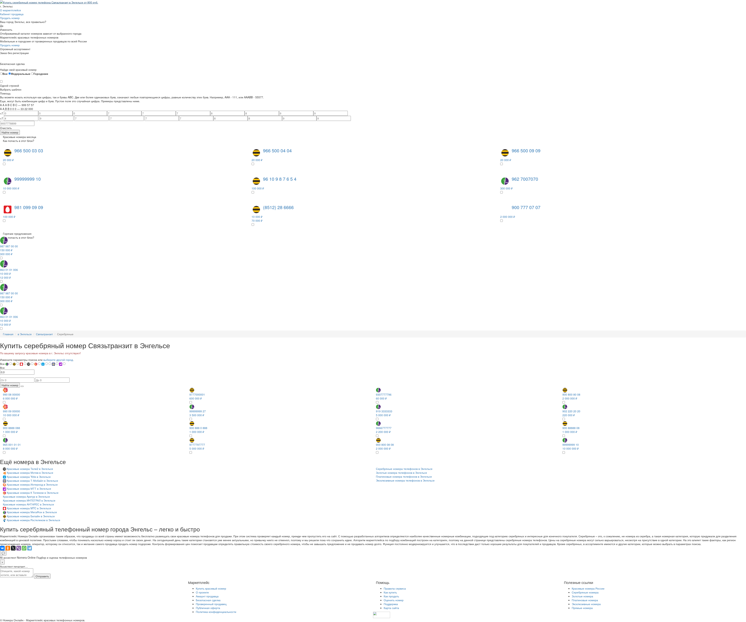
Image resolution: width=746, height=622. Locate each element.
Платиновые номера (585, 600)
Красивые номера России (588, 588)
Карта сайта (391, 608)
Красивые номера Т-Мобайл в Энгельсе (32, 480)
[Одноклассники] (7, 548)
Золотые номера (582, 596)
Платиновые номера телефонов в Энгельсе (404, 476)
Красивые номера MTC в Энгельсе (29, 508)
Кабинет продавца (12, 14)
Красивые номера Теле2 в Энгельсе (30, 469)
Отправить (42, 576)
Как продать (391, 596)
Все (5, 74)
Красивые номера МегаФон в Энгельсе (32, 512)
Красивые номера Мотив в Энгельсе (30, 473)
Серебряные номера (585, 592)
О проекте (202, 592)
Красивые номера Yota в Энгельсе (29, 477)
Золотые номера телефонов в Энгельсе (401, 473)
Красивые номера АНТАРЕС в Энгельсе (28, 504)
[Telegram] (29, 548)
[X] (13, 548)
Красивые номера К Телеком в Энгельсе (32, 493)
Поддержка (391, 604)
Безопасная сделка (208, 600)
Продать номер (10, 18)
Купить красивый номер (211, 588)
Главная (8, 334)
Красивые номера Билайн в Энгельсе (31, 516)
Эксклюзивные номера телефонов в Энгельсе (405, 480)
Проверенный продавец (211, 604)
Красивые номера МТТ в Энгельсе (29, 488)
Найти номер (10, 132)
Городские (41, 74)
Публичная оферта (208, 608)
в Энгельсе (25, 334)
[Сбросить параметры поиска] (22, 386)
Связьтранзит (44, 334)
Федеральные (20, 74)
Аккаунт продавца (207, 596)
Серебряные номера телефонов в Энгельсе (404, 469)
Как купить (390, 592)
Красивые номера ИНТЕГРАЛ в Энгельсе (29, 500)
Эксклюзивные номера (586, 604)
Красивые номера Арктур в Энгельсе (26, 496)
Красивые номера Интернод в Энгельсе (32, 484)
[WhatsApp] (24, 548)
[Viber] (18, 548)
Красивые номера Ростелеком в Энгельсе (33, 520)
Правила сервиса (395, 588)
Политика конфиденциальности (216, 612)
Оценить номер (394, 600)
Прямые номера (582, 608)
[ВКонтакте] (2, 548)
